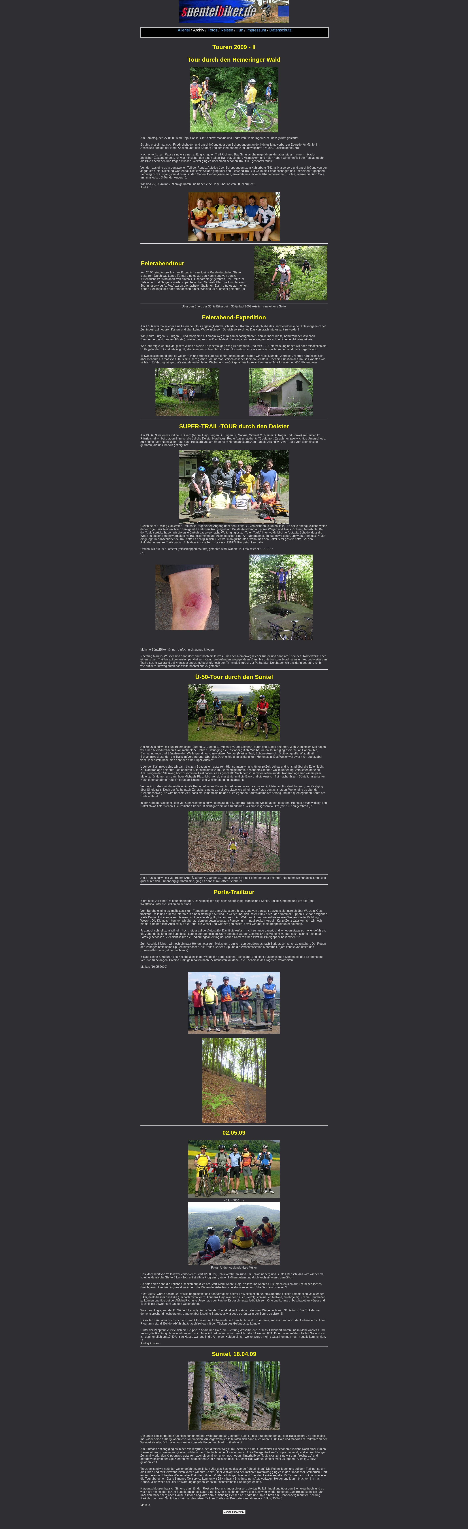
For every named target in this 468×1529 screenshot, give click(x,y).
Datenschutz (280, 30)
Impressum (256, 30)
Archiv (198, 30)
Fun (239, 30)
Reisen (227, 30)
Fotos (212, 30)
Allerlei (184, 30)
